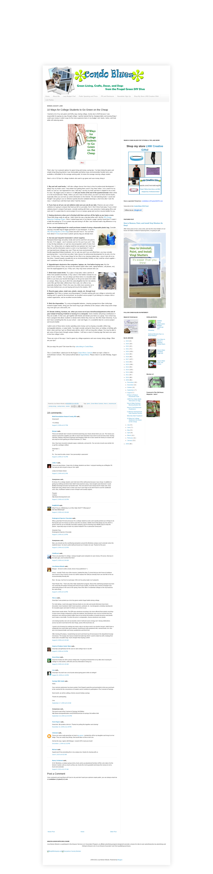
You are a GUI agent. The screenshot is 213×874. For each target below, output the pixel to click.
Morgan (54, 431)
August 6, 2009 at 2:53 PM (60, 651)
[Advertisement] (71, 15)
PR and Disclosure (107, 96)
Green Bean (56, 657)
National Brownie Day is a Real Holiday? (156, 334)
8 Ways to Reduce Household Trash (133, 395)
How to (106, 403)
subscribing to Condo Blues (84, 346)
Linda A (54, 463)
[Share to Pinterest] (82, 406)
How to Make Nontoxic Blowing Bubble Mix (134, 404)
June (129, 427)
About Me (56, 96)
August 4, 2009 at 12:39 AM (60, 512)
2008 (127, 444)
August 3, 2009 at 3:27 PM (60, 425)
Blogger (120, 860)
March (129, 435)
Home (47, 96)
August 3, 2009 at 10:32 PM (60, 499)
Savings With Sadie (58, 681)
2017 (127, 359)
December (130, 382)
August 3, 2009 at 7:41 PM (60, 457)
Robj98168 (55, 505)
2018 (127, 356)
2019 (127, 354)
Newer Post (51, 831)
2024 (127, 341)
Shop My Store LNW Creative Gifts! (146, 96)
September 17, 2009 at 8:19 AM (61, 703)
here (57, 234)
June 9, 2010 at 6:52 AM (59, 754)
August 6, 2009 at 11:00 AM (60, 640)
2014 (127, 367)
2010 (127, 377)
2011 (127, 375)
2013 (127, 369)
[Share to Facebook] (79, 406)
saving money (61, 406)
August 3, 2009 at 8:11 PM (60, 473)
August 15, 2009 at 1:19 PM (60, 675)
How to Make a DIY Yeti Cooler (161, 362)
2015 (127, 364)
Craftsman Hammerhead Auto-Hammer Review (134, 412)
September (130, 390)
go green (80, 735)
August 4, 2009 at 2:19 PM (60, 534)
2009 (127, 380)
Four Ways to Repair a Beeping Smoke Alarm (161, 342)
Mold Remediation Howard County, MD (64, 416)
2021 (127, 349)
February (130, 438)
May (128, 430)
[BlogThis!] (74, 406)
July (128, 425)
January (129, 440)
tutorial (68, 406)
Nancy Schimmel (57, 760)
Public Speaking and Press (88, 96)
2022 (127, 346)
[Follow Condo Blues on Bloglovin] (133, 211)
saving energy (53, 406)
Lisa (53, 670)
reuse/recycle (112, 403)
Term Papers (56, 722)
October (129, 387)
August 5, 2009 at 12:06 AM (60, 560)
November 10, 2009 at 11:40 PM (61, 727)
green (88, 403)
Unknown (55, 733)
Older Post (113, 831)
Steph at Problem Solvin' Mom (61, 646)
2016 (127, 362)
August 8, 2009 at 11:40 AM (60, 664)
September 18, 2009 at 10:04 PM (62, 716)
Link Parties (49, 100)
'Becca (54, 598)
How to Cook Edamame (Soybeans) (134, 408)
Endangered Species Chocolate (62, 518)
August (129, 392)
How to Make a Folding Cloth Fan (161, 351)
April (128, 433)
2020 (127, 351)
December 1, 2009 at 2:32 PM (61, 743)
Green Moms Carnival (97, 403)
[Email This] (72, 406)
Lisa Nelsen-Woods (58, 566)
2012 (127, 372)
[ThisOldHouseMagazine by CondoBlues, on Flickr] (153, 416)
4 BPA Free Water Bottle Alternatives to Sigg (134, 399)
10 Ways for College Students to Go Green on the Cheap (134, 420)
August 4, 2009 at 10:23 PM (60, 547)
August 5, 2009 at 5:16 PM (60, 592)
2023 (127, 343)
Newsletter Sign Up (124, 96)
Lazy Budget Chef (69, 96)
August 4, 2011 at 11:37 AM (60, 769)
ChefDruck (55, 553)
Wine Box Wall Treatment (134, 416)
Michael (54, 749)
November (130, 385)
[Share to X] (77, 406)
